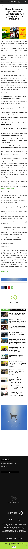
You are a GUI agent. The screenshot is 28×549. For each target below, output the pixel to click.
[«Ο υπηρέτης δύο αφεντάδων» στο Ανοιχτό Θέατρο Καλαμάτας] (4, 327)
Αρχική (2, 5)
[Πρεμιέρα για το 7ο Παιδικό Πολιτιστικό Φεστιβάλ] (4, 356)
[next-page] (4, 399)
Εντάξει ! (14, 546)
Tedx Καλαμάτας (13, 5)
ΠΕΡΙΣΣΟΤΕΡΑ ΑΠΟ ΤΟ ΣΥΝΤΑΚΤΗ (17, 309)
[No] (26, 545)
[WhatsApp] (12, 287)
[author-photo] (14, 300)
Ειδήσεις (3, 316)
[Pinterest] (9, 287)
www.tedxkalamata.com (7, 188)
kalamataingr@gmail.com (10, 463)
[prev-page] (2, 399)
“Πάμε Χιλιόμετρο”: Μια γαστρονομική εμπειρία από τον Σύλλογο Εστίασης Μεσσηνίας (17, 321)
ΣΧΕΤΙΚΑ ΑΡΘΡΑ (5, 309)
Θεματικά (7, 5)
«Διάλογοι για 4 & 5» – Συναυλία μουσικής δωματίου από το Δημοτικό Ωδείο (17, 387)
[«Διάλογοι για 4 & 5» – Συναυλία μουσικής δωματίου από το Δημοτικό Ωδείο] (4, 387)
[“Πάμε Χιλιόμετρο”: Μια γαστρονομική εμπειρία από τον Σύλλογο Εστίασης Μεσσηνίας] (4, 321)
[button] (2, 2)
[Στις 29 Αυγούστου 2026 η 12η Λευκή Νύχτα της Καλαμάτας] (4, 314)
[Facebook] (2, 287)
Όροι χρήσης (4, 466)
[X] (5, 287)
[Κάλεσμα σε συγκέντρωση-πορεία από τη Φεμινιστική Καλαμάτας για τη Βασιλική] (4, 394)
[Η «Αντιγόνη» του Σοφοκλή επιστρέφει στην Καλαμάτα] (4, 334)
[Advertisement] (14, 443)
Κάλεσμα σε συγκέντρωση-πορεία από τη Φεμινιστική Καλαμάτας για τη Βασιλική (16, 394)
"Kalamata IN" (11, 21)
